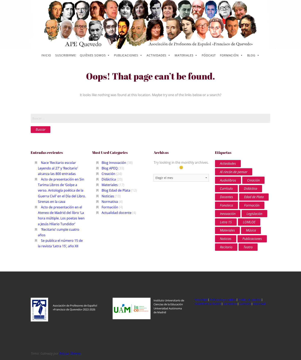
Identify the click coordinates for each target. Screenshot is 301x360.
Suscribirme (65, 55)
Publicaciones (126, 55)
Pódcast (209, 55)
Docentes (226, 197)
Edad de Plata (254, 197)
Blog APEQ (110, 168)
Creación (108, 173)
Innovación (227, 213)
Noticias (108, 196)
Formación (229, 55)
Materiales (184, 55)
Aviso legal (201, 299)
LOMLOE (249, 222)
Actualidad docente (116, 212)
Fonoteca (226, 205)
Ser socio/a (230, 303)
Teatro (248, 247)
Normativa (110, 201)
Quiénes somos (93, 55)
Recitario (226, 247)
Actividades (156, 55)
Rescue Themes (70, 353)
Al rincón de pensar (233, 172)
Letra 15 (226, 222)
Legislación (254, 213)
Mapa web (259, 303)
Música (251, 230)
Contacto (245, 303)
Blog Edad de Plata (116, 190)
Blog (251, 55)
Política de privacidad (223, 299)
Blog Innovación (114, 162)
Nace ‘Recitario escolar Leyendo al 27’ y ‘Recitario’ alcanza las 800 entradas (58, 168)
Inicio (46, 55)
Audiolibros (228, 180)
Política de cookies (249, 299)
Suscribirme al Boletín (208, 303)
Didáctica (109, 179)
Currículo (226, 188)
